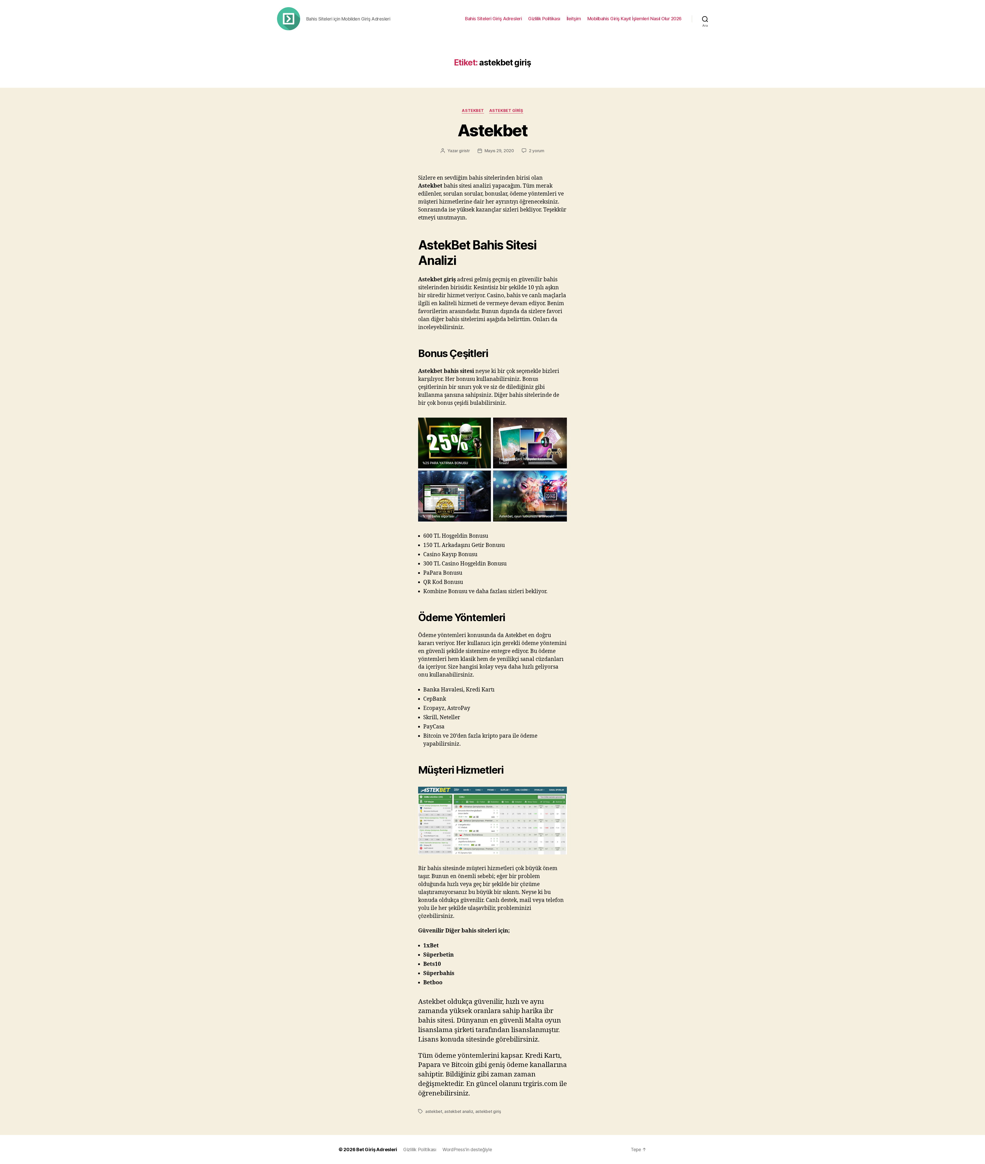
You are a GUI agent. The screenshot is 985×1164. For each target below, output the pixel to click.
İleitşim (574, 18)
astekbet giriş (506, 110)
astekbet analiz (458, 1111)
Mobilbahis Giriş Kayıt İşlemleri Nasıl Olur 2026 (634, 18)
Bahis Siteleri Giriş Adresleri (493, 18)
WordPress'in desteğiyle (467, 1149)
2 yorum (536, 150)
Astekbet (492, 130)
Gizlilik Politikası (544, 18)
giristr (464, 150)
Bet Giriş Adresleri (376, 1149)
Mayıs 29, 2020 (499, 150)
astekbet (473, 110)
